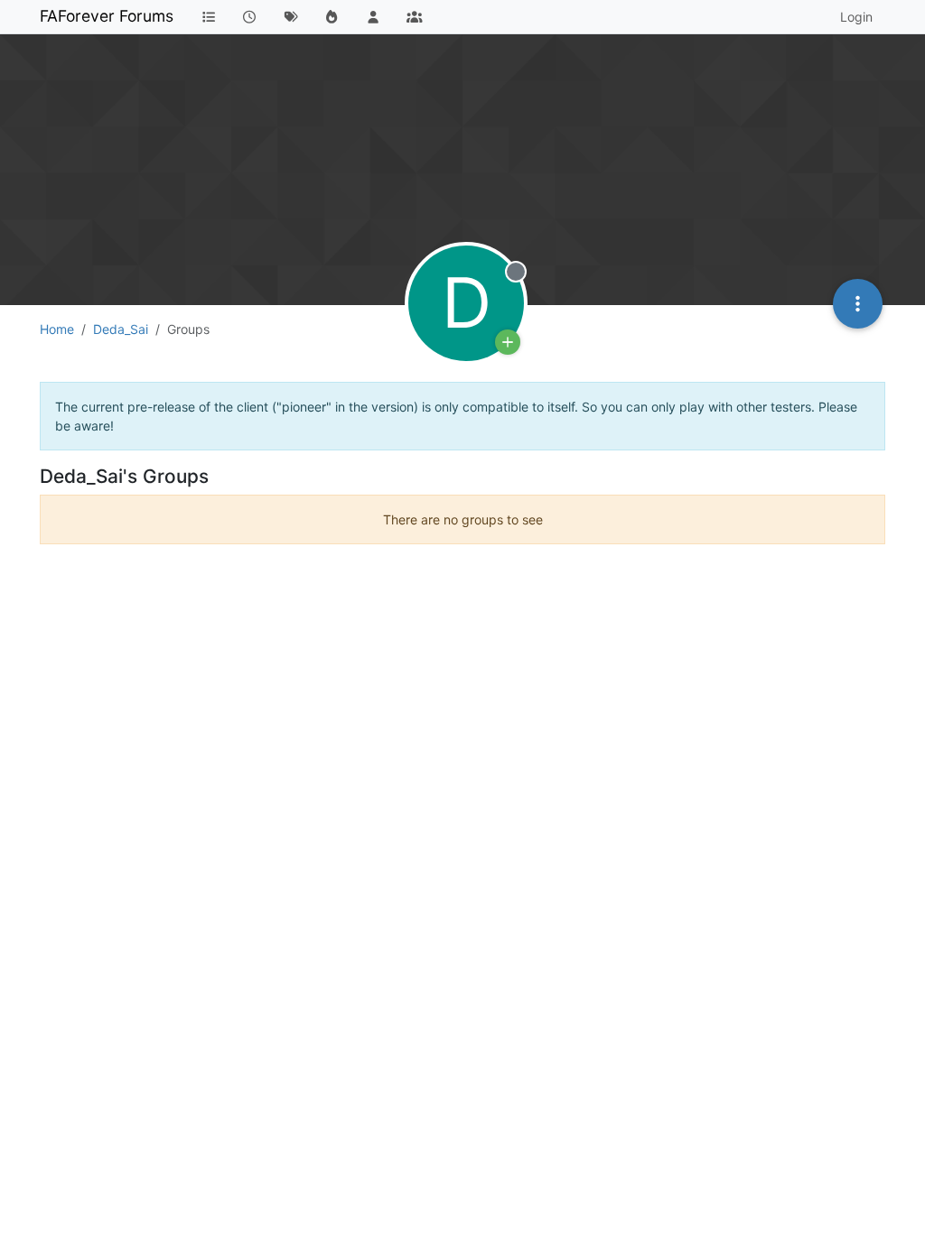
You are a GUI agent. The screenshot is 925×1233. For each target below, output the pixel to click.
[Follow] (507, 342)
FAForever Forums (106, 15)
